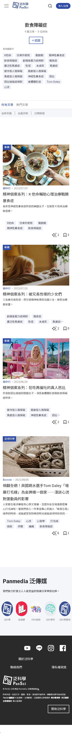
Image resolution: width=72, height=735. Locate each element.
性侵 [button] (28, 65)
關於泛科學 (25, 659)
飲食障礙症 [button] (11, 60)
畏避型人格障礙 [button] (13, 76)
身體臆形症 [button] (35, 81)
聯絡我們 (16, 667)
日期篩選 (39, 113)
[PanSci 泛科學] (22, 5)
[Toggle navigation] (6, 5)
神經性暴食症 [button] (36, 76)
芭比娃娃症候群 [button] (13, 81)
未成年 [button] (40, 65)
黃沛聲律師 (55, 697)
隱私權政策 (59, 667)
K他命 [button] (8, 55)
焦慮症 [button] (54, 65)
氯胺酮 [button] (39, 55)
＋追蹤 (36, 40)
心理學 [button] (41, 521)
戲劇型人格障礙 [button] (37, 71)
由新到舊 (6, 113)
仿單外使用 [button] (23, 55)
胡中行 (7, 188)
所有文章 (7, 104)
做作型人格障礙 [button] (13, 71)
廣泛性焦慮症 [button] (12, 65)
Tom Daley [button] (53, 81)
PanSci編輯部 (8, 697)
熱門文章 (22, 104)
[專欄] (36, 164)
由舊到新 (23, 113)
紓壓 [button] (21, 526)
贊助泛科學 (58, 709)
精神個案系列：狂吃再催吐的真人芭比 (34, 387)
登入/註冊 (63, 5)
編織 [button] (32, 526)
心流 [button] (6, 87)
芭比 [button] (51, 76)
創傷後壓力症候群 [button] (33, 60)
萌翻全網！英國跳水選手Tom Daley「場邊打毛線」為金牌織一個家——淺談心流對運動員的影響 (36, 492)
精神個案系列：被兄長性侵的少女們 (32, 294)
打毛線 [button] (54, 521)
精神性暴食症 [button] (56, 55)
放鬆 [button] (10, 526)
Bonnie (7, 479)
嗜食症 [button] (53, 60)
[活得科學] (36, 456)
